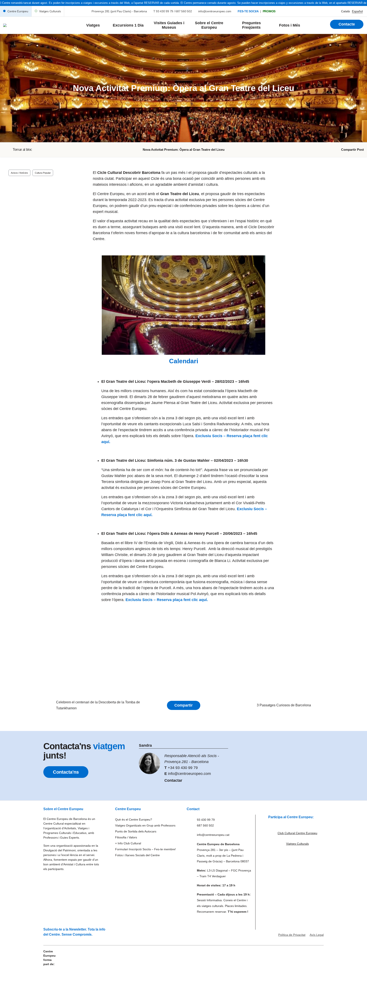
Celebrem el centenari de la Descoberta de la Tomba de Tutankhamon (98, 705)
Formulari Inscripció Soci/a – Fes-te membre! (145, 849)
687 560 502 (183, 11)
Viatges (93, 25)
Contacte (347, 24)
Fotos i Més (289, 25)
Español (357, 11)
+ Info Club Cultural (128, 843)
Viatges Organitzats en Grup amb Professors (145, 825)
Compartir (183, 705)
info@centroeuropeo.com (214, 11)
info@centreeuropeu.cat (213, 834)
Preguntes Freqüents (251, 25)
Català (345, 11)
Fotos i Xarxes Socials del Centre (137, 855)
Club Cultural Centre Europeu (297, 833)
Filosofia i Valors (126, 837)
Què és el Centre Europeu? (133, 819)
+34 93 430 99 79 (183, 768)
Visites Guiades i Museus (169, 25)
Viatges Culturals (50, 11)
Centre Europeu (17, 11)
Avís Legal (317, 934)
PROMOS (269, 11)
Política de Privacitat (291, 934)
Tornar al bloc (22, 149)
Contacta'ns (66, 772)
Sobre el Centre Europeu (209, 25)
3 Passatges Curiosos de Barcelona (284, 705)
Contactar (173, 780)
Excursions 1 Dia (128, 25)
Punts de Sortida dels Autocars (135, 831)
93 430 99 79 (164, 11)
